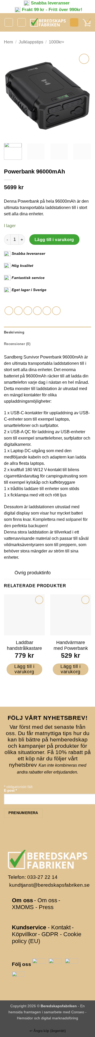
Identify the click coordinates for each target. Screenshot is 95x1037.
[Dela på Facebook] (18, 310)
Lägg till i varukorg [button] (24, 669)
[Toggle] (9, 573)
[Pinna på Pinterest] (46, 310)
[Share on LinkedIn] (56, 310)
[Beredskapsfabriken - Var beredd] (48, 22)
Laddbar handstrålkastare (24, 645)
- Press (44, 907)
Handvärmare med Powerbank (71, 645)
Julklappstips (31, 42)
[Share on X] (27, 310)
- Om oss (45, 900)
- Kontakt (59, 927)
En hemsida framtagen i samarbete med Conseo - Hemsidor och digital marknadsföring (47, 1012)
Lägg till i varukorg (54, 239)
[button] (8, 22)
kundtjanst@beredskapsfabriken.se (49, 885)
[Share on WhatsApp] (8, 310)
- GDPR (48, 934)
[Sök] (21, 22)
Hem (8, 42)
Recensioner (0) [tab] (17, 344)
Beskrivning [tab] (14, 332)
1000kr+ (56, 42)
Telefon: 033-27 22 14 (33, 877)
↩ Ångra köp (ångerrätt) (48, 1031)
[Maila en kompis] (37, 310)
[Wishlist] (74, 22)
